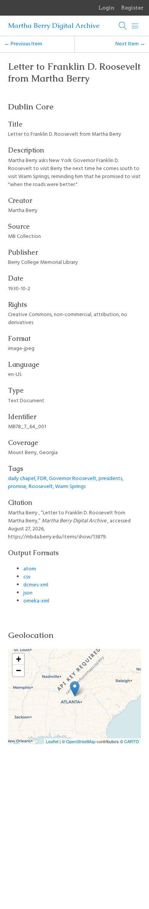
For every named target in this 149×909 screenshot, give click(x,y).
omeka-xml (36, 601)
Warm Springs (70, 486)
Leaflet (52, 741)
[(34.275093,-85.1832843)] (74, 689)
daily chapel (21, 478)
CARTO (131, 741)
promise (17, 486)
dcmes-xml (35, 585)
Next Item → (130, 44)
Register (132, 8)
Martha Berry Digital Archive (53, 25)
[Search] (123, 26)
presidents (110, 478)
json (27, 593)
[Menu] (135, 26)
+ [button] (18, 659)
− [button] (18, 670)
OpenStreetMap (81, 741)
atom (29, 569)
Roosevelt (41, 486)
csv (27, 577)
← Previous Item (23, 44)
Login (107, 8)
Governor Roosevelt (72, 478)
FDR (42, 478)
